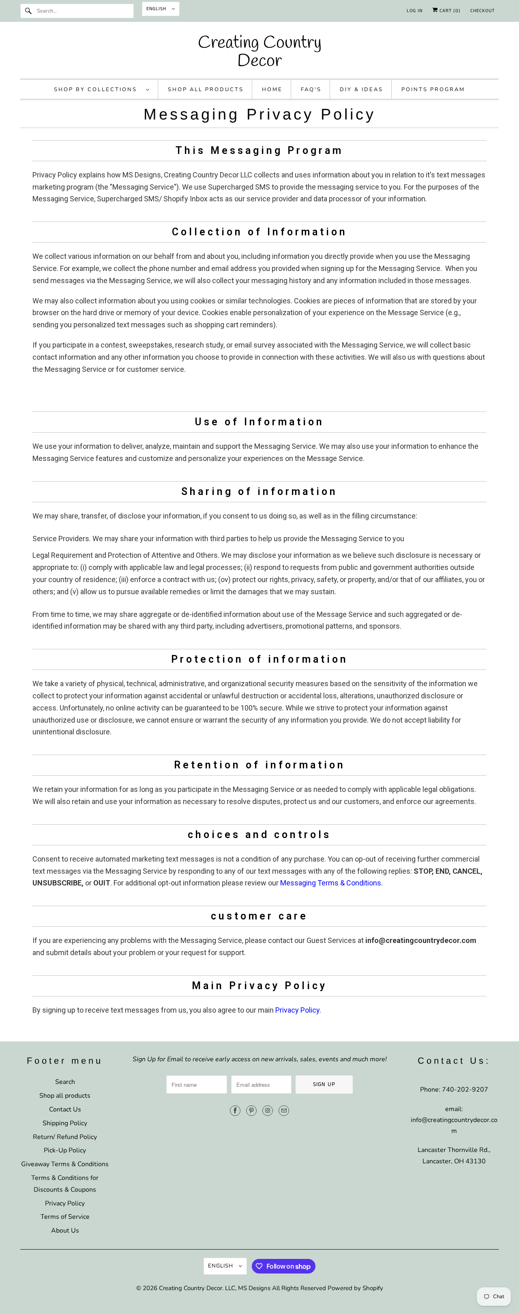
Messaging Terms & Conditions (330, 883)
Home (272, 89)
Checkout (482, 10)
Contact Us (65, 1109)
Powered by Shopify (355, 1288)
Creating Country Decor (190, 1288)
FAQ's (311, 89)
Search (65, 1081)
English (157, 8)
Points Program (433, 89)
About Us (65, 1230)
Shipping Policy (65, 1123)
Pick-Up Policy (65, 1150)
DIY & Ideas (361, 89)
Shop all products (64, 1095)
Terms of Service (65, 1216)
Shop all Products (206, 89)
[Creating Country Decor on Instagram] (267, 1110)
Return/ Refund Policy (65, 1137)
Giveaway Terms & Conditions (65, 1164)
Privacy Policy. (298, 1010)
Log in (414, 10)
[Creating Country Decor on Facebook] (235, 1110)
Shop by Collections (98, 89)
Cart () (449, 10)
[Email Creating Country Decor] (284, 1110)
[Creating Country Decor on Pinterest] (251, 1110)
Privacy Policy (65, 1203)
